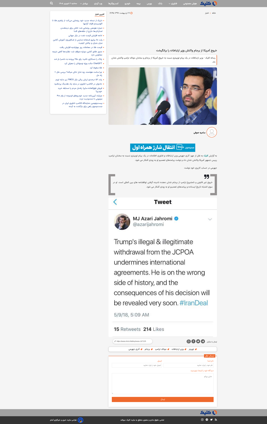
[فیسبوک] (193, 342)
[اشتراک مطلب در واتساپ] (189, 341)
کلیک (128, 420)
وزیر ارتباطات (178, 349)
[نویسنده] (212, 133)
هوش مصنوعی (190, 3)
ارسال (163, 399)
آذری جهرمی (134, 349)
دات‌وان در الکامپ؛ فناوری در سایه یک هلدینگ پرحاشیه (78, 84)
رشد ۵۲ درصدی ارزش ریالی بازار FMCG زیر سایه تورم (79, 79)
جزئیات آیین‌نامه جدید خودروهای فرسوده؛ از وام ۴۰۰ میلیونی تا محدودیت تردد (79, 97)
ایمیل (159, 361)
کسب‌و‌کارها (113, 3)
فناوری (173, 3)
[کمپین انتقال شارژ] (162, 148)
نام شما (210, 361)
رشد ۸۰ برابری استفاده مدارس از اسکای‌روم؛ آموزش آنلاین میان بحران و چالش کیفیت (77, 41)
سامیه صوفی (199, 132)
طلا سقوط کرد (96, 67)
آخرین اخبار (99, 14)
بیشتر (85, 3)
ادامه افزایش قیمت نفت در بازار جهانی (85, 35)
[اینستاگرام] (202, 420)
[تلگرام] (203, 342)
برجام (148, 349)
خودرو (127, 3)
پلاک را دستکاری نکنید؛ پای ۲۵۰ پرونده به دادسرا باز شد (78, 59)
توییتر (192, 349)
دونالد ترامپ (161, 349)
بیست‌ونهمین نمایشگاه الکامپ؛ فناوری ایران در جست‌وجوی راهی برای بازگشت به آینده (82, 105)
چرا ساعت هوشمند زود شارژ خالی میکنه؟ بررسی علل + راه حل (78, 74)
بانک (160, 3)
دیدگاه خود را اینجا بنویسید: (202, 370)
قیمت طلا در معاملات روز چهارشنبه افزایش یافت (81, 47)
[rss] (216, 420)
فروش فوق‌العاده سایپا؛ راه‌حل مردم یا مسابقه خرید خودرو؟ (80, 90)
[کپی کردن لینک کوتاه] (131, 341)
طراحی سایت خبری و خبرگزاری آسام (63, 420)
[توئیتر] (198, 342)
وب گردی (98, 3)
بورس (149, 3)
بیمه (139, 3)
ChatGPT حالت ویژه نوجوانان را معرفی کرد (83, 63)
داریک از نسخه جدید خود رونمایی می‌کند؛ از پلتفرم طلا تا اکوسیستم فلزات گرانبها (77, 22)
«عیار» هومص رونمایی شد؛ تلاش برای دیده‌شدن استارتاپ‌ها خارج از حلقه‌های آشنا (81, 30)
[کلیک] (208, 3)
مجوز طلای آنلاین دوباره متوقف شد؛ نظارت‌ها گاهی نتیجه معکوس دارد (77, 53)
